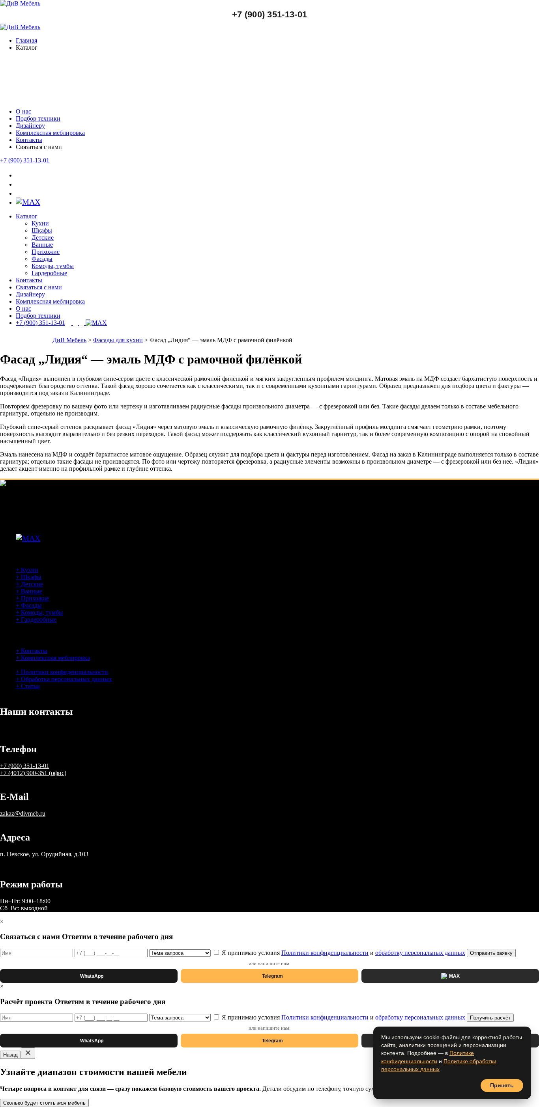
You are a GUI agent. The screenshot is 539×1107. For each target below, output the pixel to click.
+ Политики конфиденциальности (62, 672)
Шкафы (42, 230)
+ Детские (29, 584)
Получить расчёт (490, 1018)
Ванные (42, 244)
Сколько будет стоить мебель (44, 1103)
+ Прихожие (32, 598)
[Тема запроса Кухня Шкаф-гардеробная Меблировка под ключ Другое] (180, 952)
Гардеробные (49, 273)
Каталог (26, 216)
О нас (23, 111)
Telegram (272, 976)
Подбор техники (38, 118)
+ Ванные (29, 591)
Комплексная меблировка (50, 132)
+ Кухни (27, 570)
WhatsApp (91, 976)
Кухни (40, 223)
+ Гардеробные (36, 619)
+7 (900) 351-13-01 (269, 14)
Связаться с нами (39, 287)
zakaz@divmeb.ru (22, 813)
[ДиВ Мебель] (20, 3)
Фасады (42, 258)
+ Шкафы (28, 577)
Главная (26, 40)
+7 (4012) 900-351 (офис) (33, 773)
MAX (454, 976)
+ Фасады (29, 605)
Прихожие (46, 251)
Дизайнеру (30, 125)
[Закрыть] (28, 1053)
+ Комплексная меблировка (53, 657)
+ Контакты (31, 650)
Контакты (29, 139)
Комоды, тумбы (53, 266)
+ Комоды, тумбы (39, 612)
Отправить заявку (491, 953)
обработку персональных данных (420, 952)
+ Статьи (28, 686)
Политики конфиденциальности (325, 952)
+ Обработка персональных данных (64, 679)
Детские (43, 237)
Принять (502, 1085)
